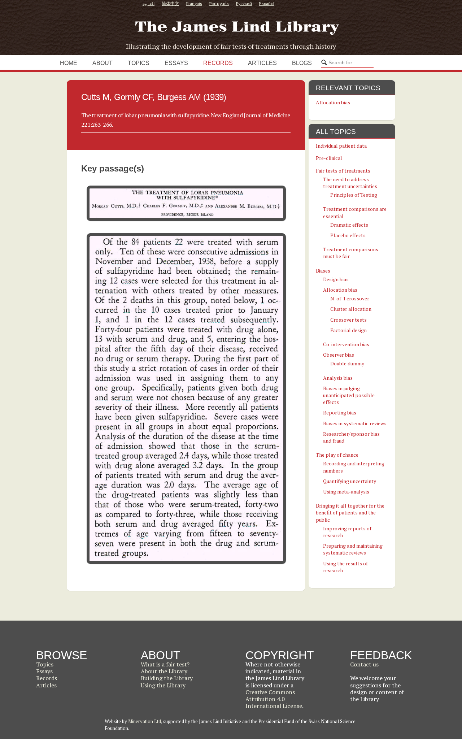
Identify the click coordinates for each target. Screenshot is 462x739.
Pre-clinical (329, 158)
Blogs (302, 63)
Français (194, 3)
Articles (262, 63)
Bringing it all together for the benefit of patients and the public (350, 512)
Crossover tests (348, 319)
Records (218, 63)
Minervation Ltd (144, 721)
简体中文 (170, 3)
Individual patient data (341, 145)
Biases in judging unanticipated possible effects (349, 395)
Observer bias (338, 354)
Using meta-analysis (346, 491)
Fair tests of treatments (343, 170)
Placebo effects (348, 235)
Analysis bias (338, 377)
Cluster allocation (350, 308)
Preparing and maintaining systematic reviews (353, 549)
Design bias (336, 279)
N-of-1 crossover (349, 298)
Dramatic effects (349, 224)
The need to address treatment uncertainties (350, 183)
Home (68, 63)
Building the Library (167, 678)
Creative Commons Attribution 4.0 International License (273, 699)
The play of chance (337, 454)
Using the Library (163, 685)
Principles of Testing (353, 194)
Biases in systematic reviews (355, 423)
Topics (138, 63)
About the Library (164, 671)
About (102, 63)
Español (266, 3)
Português (219, 3)
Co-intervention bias (346, 344)
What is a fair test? (165, 664)
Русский (244, 3)
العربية (148, 3)
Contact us (364, 664)
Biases (323, 270)
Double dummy (347, 363)
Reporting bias (339, 412)
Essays (176, 63)
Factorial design (348, 330)
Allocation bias (333, 102)
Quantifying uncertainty (349, 481)
